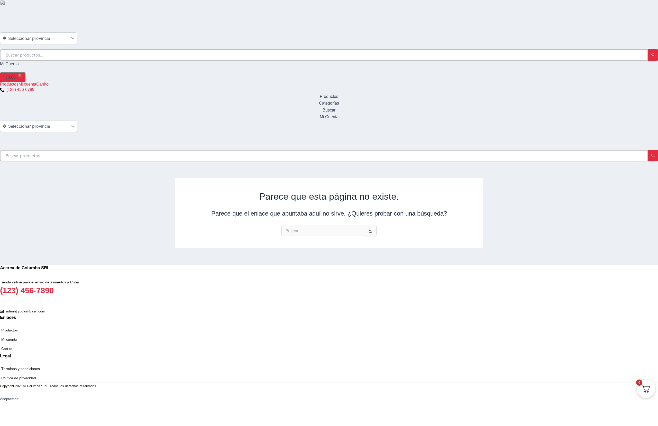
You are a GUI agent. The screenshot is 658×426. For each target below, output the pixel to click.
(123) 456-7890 (27, 290)
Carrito (42, 84)
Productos (9, 84)
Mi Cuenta (9, 64)
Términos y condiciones (20, 369)
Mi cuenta (27, 84)
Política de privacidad (18, 378)
